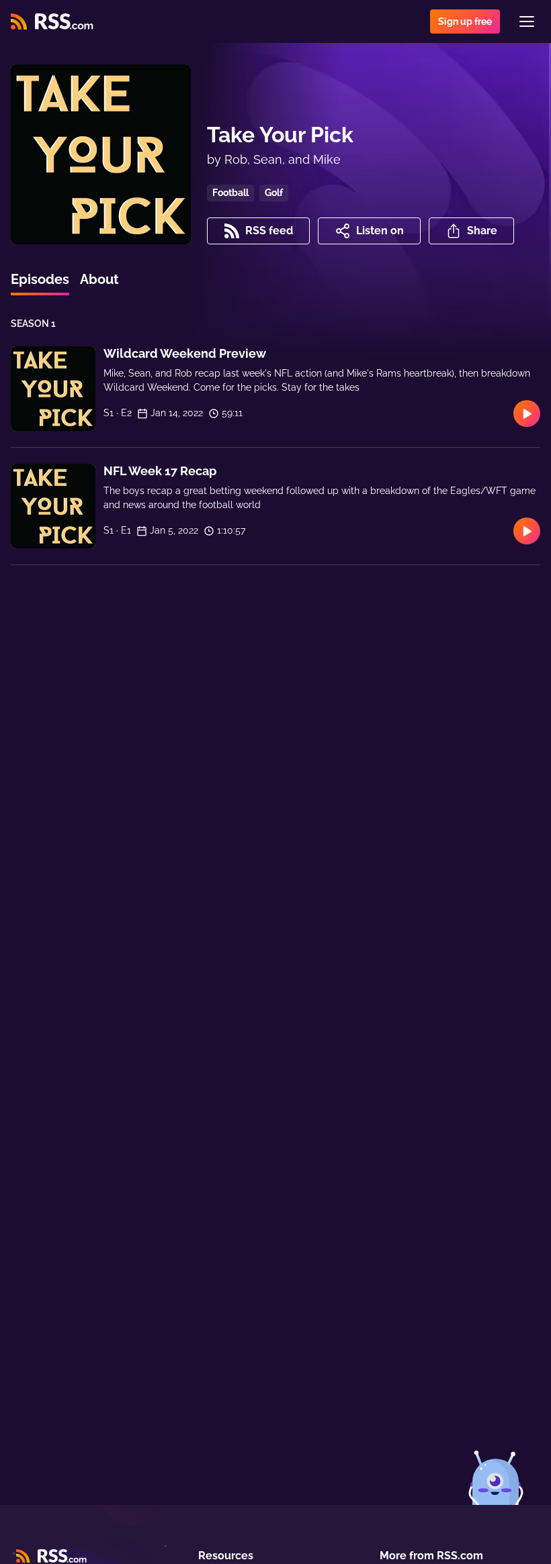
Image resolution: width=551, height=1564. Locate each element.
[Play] (526, 413)
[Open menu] (526, 21)
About (99, 279)
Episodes (40, 279)
